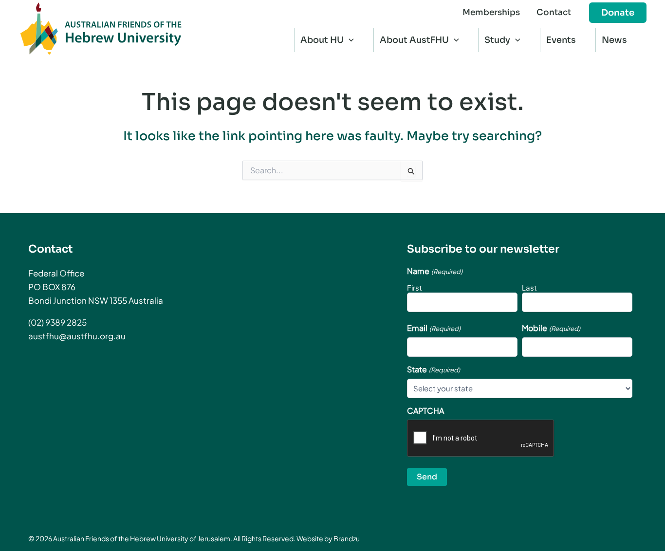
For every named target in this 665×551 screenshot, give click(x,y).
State (433, 369)
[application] (349, 40)
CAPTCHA (425, 411)
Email (433, 328)
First (414, 287)
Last (529, 287)
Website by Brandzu (328, 538)
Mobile (551, 328)
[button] (618, 12)
